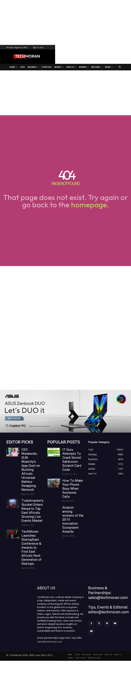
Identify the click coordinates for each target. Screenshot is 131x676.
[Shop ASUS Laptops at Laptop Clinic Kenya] (65, 411)
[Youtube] (91, 631)
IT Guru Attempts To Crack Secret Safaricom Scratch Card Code (71, 460)
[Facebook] (91, 623)
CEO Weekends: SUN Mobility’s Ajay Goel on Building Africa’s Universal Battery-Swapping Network (30, 470)
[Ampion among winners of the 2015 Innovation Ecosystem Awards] (53, 510)
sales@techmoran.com (49, 641)
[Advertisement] (65, 22)
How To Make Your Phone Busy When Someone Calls (72, 489)
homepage (89, 204)
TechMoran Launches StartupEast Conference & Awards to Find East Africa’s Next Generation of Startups (31, 548)
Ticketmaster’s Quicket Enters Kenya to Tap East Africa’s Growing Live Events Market (32, 511)
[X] (99, 623)
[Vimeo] (107, 623)
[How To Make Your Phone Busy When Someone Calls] (53, 483)
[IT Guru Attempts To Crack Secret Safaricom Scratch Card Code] (53, 452)
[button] (120, 67)
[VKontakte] (115, 623)
